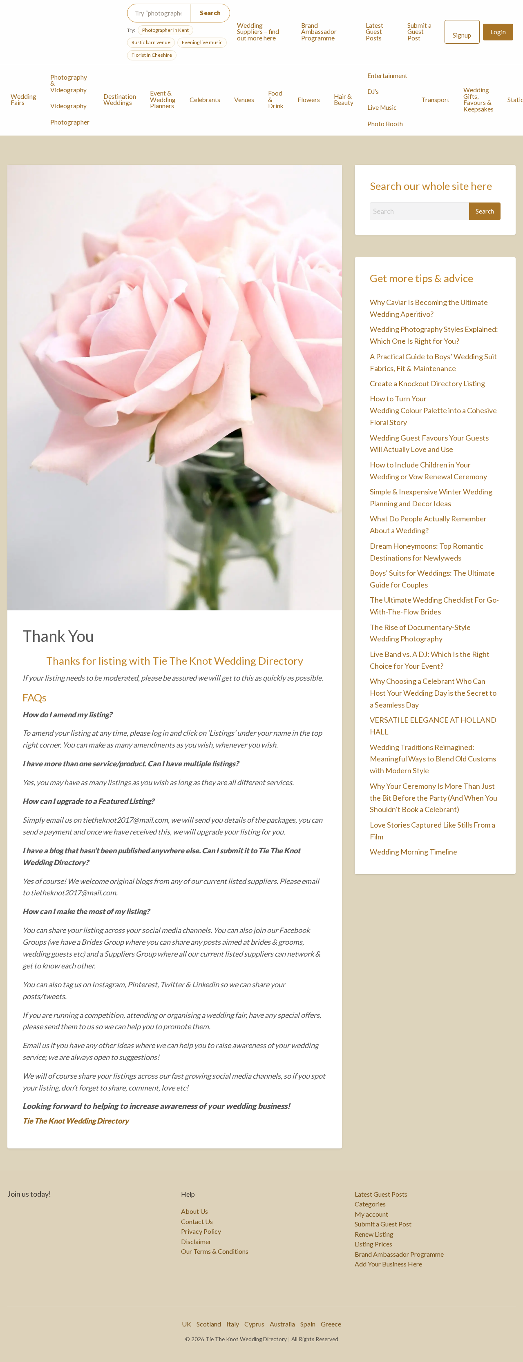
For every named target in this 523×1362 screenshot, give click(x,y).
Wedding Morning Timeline (413, 851)
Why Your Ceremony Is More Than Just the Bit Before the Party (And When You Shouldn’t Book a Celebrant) (433, 797)
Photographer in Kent (165, 30)
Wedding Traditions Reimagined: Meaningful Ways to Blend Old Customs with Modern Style (433, 759)
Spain (307, 1324)
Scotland (209, 1324)
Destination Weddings (119, 100)
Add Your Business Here (388, 1264)
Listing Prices (373, 1244)
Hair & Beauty (343, 100)
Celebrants (205, 99)
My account (371, 1214)
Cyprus (254, 1324)
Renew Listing (374, 1234)
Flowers (308, 99)
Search (210, 12)
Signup (462, 35)
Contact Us (197, 1221)
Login (498, 32)
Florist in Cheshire (152, 55)
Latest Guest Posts (374, 32)
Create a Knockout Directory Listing (427, 383)
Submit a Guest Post (419, 32)
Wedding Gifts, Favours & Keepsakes (478, 99)
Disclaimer (196, 1241)
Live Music (381, 107)
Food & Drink (276, 99)
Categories (370, 1204)
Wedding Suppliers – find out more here (258, 32)
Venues (244, 99)
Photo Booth (385, 123)
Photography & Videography (68, 83)
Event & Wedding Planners (163, 99)
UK (186, 1324)
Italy (232, 1324)
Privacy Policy (201, 1231)
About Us (194, 1211)
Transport (435, 99)
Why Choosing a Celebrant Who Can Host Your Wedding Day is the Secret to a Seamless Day (433, 693)
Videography (68, 105)
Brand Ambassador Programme (319, 32)
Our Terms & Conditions (214, 1251)
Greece (331, 1324)
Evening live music (202, 42)
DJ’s (373, 91)
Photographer (69, 122)
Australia (282, 1324)
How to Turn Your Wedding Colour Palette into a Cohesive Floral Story (433, 410)
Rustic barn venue (151, 42)
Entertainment (387, 75)
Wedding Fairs (23, 100)
